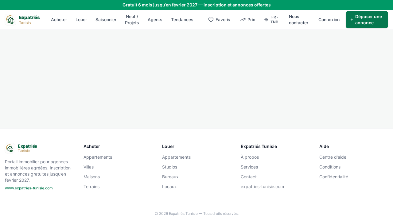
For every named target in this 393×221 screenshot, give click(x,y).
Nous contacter (298, 19)
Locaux (169, 186)
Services (249, 166)
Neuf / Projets (132, 19)
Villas (89, 166)
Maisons (92, 176)
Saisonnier (105, 19)
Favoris (223, 19)
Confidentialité (333, 176)
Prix (251, 19)
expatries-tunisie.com (262, 186)
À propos (250, 157)
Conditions (329, 166)
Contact (249, 176)
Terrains (91, 186)
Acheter (59, 19)
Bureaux (170, 176)
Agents (155, 19)
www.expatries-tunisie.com (29, 188)
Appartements (98, 157)
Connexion (329, 19)
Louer (81, 19)
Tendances (182, 19)
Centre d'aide (332, 157)
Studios (169, 166)
